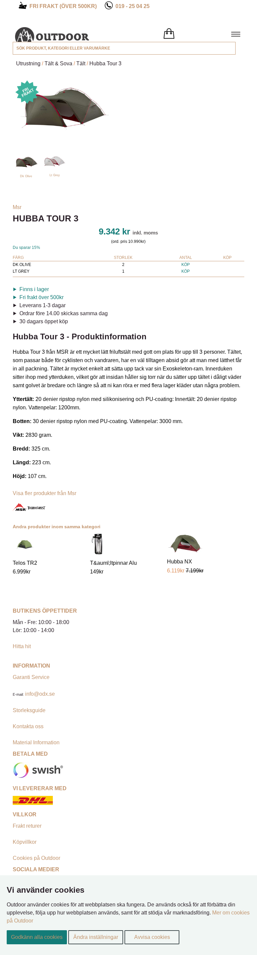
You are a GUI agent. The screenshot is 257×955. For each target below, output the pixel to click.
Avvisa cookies (152, 937)
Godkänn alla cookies (37, 937)
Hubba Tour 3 (105, 63)
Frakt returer (27, 826)
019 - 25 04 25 (132, 6)
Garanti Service (31, 677)
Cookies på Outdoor (36, 858)
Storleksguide (29, 710)
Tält (80, 63)
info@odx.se (40, 694)
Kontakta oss (28, 726)
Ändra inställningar (95, 937)
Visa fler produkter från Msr (44, 493)
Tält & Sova (58, 63)
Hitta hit (22, 646)
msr (17, 207)
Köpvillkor (24, 842)
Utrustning (28, 63)
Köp (185, 264)
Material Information (36, 742)
